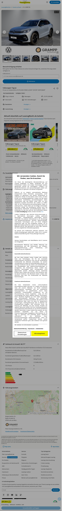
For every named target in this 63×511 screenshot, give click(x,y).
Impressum (31, 328)
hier (42, 211)
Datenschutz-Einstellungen (22, 333)
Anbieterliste (39, 328)
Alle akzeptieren (39, 333)
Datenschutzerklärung (20, 328)
